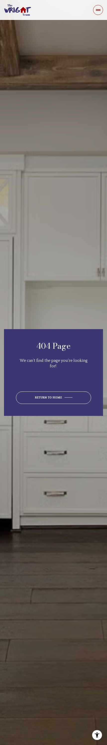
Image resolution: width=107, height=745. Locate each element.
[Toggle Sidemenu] (98, 10)
